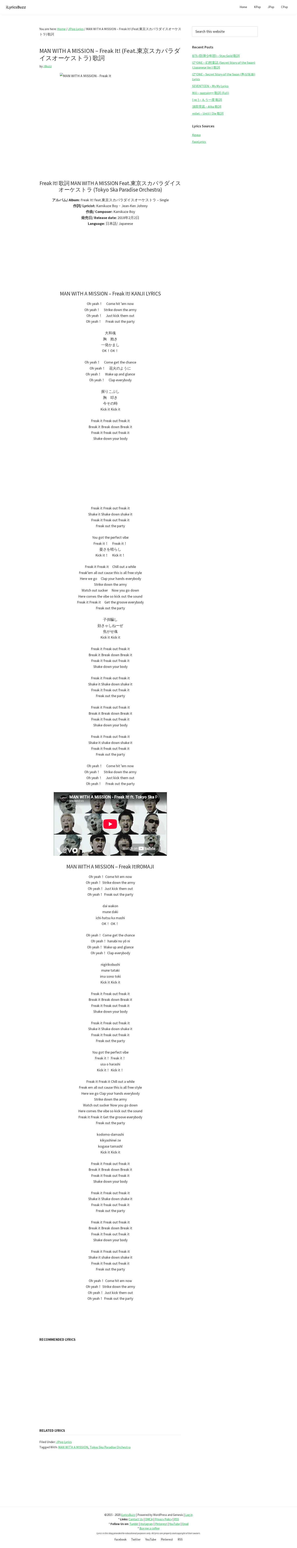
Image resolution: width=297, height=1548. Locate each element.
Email (185, 1524)
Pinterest (161, 1524)
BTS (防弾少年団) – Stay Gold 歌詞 (216, 56)
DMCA (149, 1519)
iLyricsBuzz (16, 6)
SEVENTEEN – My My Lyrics (210, 86)
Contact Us (136, 1519)
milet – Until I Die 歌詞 (207, 113)
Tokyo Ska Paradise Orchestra (110, 1447)
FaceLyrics (199, 142)
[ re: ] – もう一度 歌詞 (207, 100)
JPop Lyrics (64, 1442)
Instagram (146, 1524)
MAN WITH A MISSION (73, 1447)
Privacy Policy (163, 1519)
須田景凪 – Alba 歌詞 (206, 107)
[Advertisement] (110, 260)
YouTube (174, 1524)
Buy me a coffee (149, 1528)
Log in (189, 1515)
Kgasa (196, 135)
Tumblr (134, 1524)
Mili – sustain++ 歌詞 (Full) (210, 93)
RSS (176, 1519)
